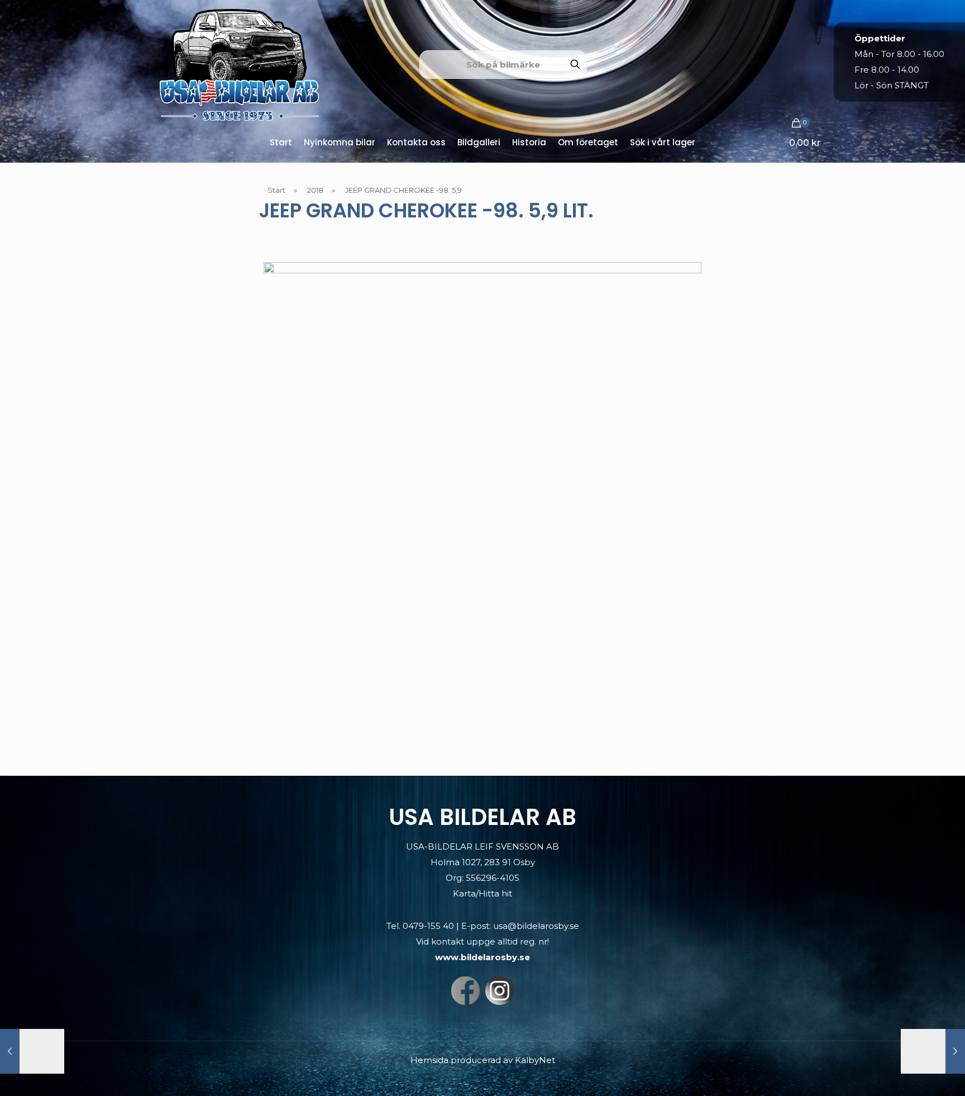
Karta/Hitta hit (482, 893)
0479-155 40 (428, 926)
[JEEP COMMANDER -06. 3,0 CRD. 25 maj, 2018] (32, 1051)
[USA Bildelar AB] (239, 64)
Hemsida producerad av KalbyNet (482, 1060)
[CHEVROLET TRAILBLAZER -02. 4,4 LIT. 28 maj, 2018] (933, 1051)
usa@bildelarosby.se (536, 926)
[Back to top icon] (911, 1073)
